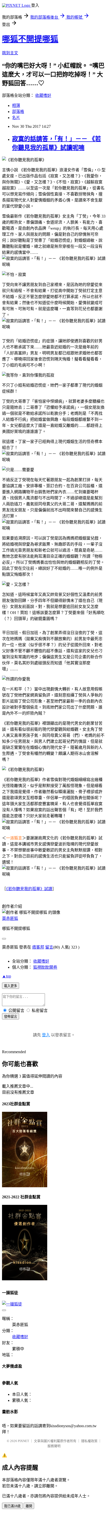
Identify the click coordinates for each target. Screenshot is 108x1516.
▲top (6, 976)
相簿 (16, 105)
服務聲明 (54, 1446)
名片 (16, 117)
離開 (29, 1506)
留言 (49, 947)
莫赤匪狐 (10, 918)
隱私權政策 (89, 1441)
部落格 (18, 111)
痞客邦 (38, 947)
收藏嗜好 (43, 95)
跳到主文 (10, 53)
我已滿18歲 (12, 1506)
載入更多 (10, 986)
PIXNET (23, 1441)
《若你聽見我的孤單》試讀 (29, 889)
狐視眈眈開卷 (45, 967)
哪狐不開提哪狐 (30, 39)
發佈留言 (10, 1016)
